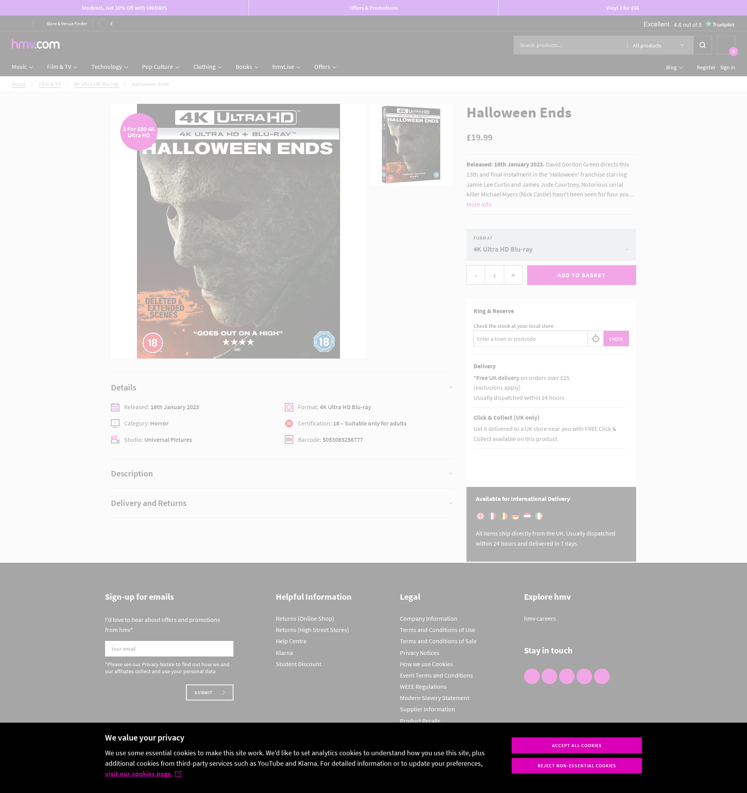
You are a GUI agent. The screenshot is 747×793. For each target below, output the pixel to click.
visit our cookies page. (139, 773)
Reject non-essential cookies (577, 765)
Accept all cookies (577, 745)
